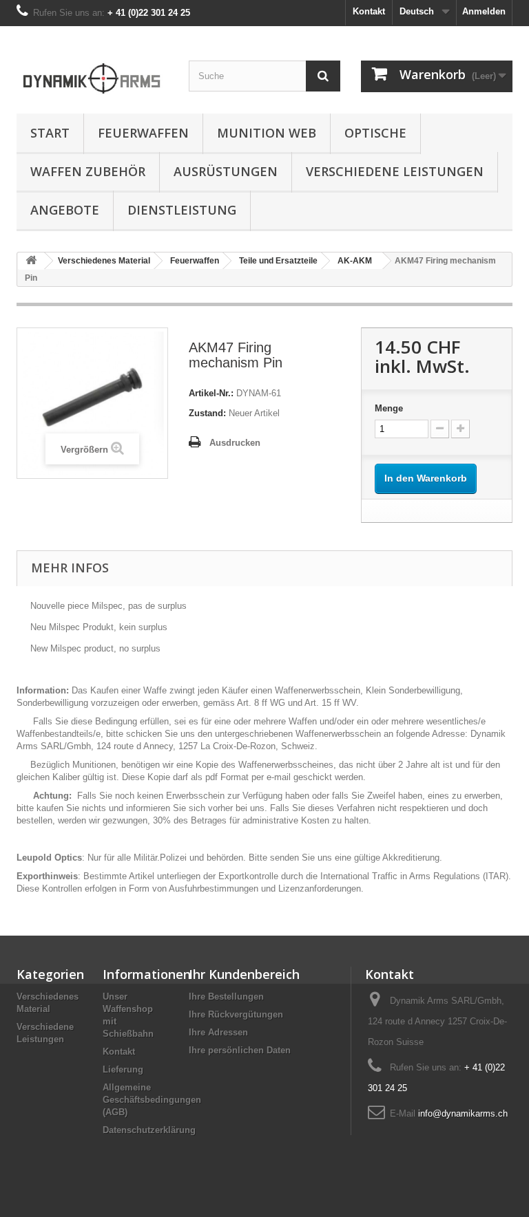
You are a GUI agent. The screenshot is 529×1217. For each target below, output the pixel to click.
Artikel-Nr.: (211, 393)
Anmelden (484, 11)
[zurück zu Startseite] (31, 261)
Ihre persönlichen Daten (240, 1050)
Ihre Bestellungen (226, 996)
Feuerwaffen (143, 133)
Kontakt (369, 11)
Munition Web (266, 133)
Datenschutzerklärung (149, 1130)
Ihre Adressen (218, 1032)
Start (50, 133)
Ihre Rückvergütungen (236, 1014)
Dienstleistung (181, 210)
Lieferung (123, 1069)
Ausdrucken (234, 443)
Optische (375, 133)
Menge (389, 408)
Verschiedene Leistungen (395, 171)
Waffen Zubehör (87, 171)
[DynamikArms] (92, 75)
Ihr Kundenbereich (244, 974)
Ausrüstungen (226, 171)
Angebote (64, 210)
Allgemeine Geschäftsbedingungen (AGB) (152, 1099)
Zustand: (207, 413)
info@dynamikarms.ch (463, 1113)
